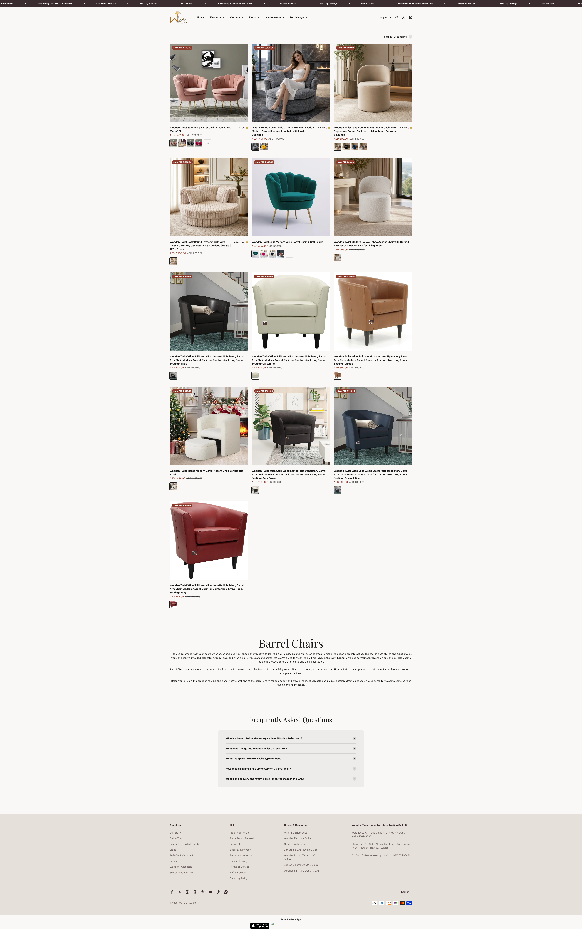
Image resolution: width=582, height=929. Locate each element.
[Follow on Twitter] (179, 892)
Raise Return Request (242, 838)
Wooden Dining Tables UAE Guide (299, 857)
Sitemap (174, 861)
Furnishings (297, 17)
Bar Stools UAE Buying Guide (301, 849)
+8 (207, 143)
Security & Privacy (240, 849)
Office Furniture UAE (296, 843)
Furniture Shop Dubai (296, 832)
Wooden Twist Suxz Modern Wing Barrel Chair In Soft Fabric (287, 241)
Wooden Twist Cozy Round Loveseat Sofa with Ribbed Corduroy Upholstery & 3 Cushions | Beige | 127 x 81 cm (200, 245)
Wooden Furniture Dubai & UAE (302, 870)
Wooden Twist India (181, 866)
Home (200, 17)
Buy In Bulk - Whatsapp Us (185, 843)
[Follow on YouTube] (210, 892)
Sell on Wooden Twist (182, 872)
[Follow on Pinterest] (203, 892)
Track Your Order (240, 832)
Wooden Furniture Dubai (298, 838)
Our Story (175, 832)
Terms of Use (237, 843)
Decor (253, 17)
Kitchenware (273, 17)
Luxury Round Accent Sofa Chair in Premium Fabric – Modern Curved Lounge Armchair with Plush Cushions (283, 131)
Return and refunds (241, 855)
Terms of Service (239, 866)
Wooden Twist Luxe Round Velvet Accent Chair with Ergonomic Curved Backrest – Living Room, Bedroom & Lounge (365, 131)
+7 (289, 254)
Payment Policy (239, 861)
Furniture (215, 17)
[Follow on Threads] (195, 892)
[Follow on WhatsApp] (226, 892)
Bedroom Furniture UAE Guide (301, 864)
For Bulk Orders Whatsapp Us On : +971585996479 (381, 855)
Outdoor (235, 17)
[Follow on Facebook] (172, 892)
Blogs (173, 849)
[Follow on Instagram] (187, 892)
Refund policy (238, 872)
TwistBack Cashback (182, 855)
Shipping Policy (239, 878)
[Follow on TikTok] (218, 892)
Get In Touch (177, 838)
